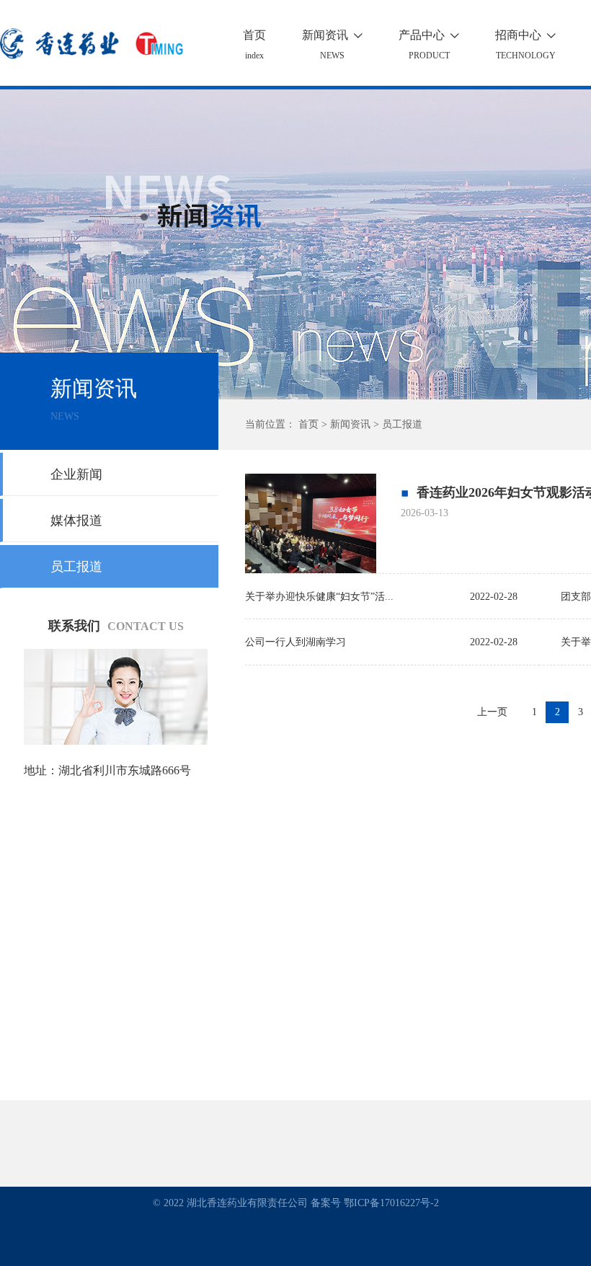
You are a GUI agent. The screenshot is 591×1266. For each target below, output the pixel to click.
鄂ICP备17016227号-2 (391, 1203)
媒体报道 (76, 520)
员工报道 (76, 566)
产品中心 (429, 35)
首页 (254, 35)
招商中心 (525, 35)
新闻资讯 (332, 35)
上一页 (492, 712)
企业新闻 (76, 474)
